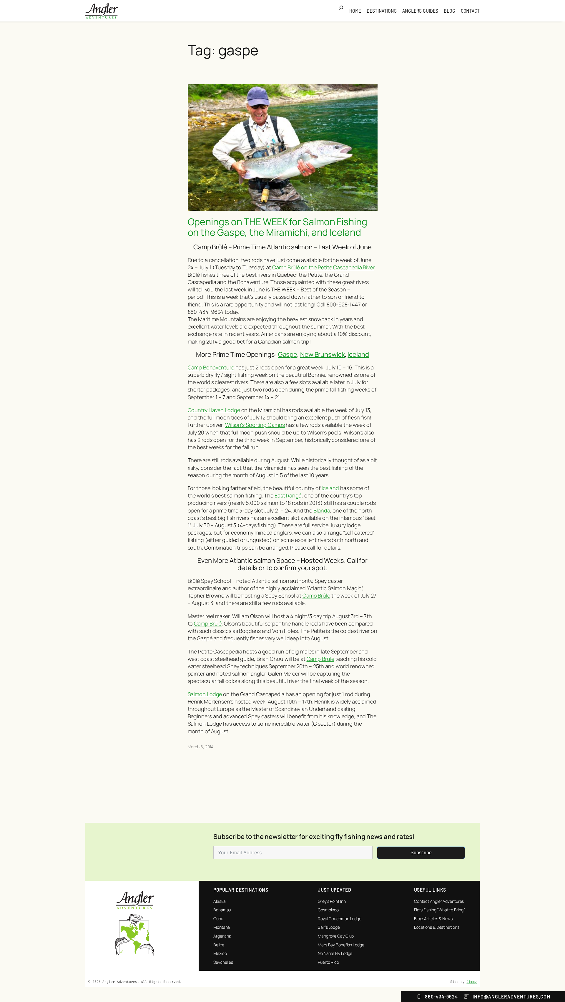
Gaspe (288, 354)
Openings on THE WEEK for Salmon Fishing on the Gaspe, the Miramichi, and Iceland (277, 227)
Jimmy (471, 982)
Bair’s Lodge (329, 927)
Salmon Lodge (205, 694)
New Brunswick (322, 354)
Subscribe (421, 852)
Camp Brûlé (316, 595)
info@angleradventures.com (511, 996)
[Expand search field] (342, 11)
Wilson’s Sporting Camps (255, 424)
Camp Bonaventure (211, 367)
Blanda (321, 510)
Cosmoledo (328, 910)
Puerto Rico (328, 962)
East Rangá (288, 495)
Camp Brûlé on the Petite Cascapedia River (323, 267)
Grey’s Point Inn (331, 901)
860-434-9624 (441, 996)
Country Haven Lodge (214, 410)
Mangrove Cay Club (336, 936)
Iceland (358, 354)
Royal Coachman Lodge (339, 918)
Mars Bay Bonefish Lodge (341, 945)
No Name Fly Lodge (335, 953)
